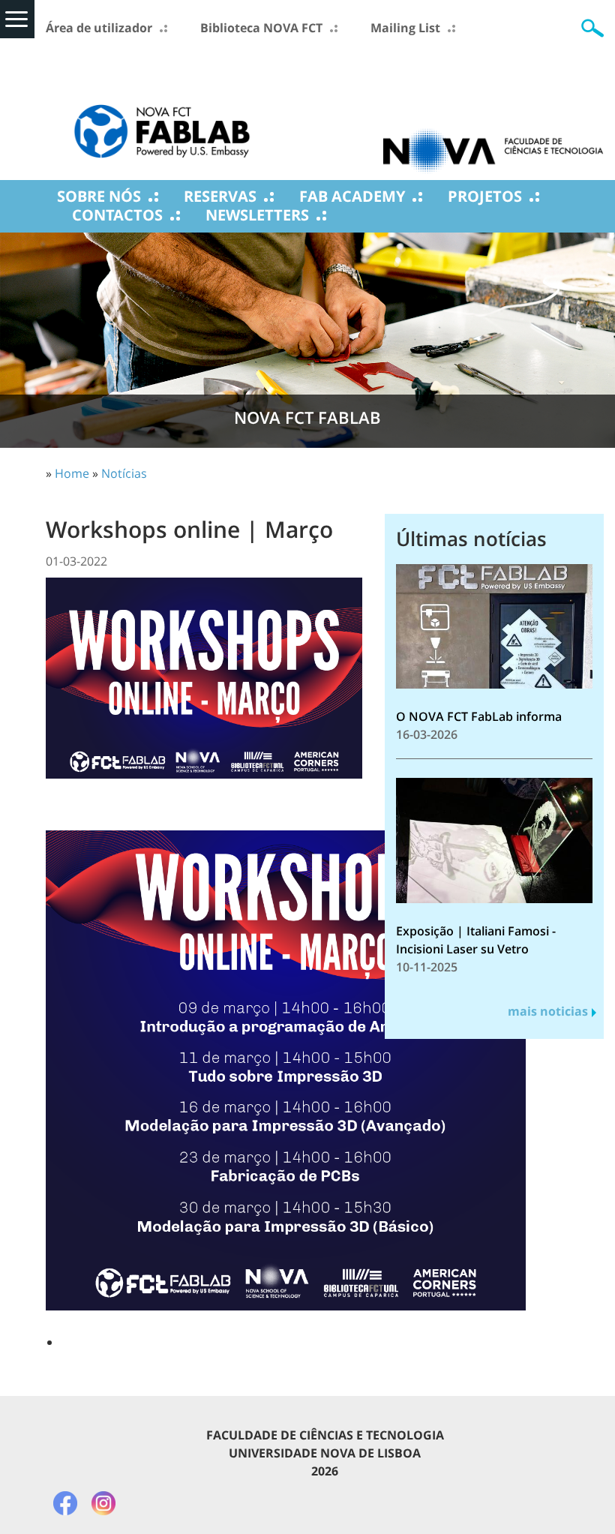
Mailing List (405, 28)
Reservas (220, 197)
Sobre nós (99, 197)
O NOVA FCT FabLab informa (479, 716)
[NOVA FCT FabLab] (162, 108)
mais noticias (548, 1011)
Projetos (485, 197)
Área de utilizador (99, 28)
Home (72, 473)
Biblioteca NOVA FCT (261, 28)
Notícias (124, 473)
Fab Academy (352, 197)
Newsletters (257, 215)
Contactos (117, 215)
